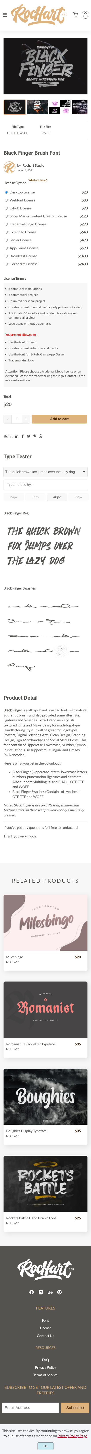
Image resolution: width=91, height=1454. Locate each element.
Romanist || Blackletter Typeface (30, 1044)
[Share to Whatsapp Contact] (41, 436)
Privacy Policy (45, 1367)
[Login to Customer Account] (85, 14)
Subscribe (75, 1407)
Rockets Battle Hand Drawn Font (31, 1218)
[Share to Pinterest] (35, 436)
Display (12, 961)
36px (35, 497)
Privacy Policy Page (72, 1436)
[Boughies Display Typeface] (45, 1097)
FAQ (45, 1360)
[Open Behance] (50, 1293)
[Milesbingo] (45, 923)
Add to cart (59, 419)
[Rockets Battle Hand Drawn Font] (45, 1184)
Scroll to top (87, 1245)
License (45, 1328)
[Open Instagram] (41, 1293)
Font (45, 1320)
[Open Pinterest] (59, 1293)
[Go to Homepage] (39, 24)
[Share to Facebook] (23, 436)
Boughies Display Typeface (26, 1131)
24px (13, 497)
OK (46, 1446)
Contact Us (45, 1335)
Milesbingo (14, 957)
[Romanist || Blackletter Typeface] (45, 1010)
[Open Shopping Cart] (75, 14)
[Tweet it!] (29, 436)
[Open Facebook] (31, 1293)
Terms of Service (45, 1375)
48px (57, 497)
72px (78, 497)
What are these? (37, 180)
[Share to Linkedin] (17, 436)
